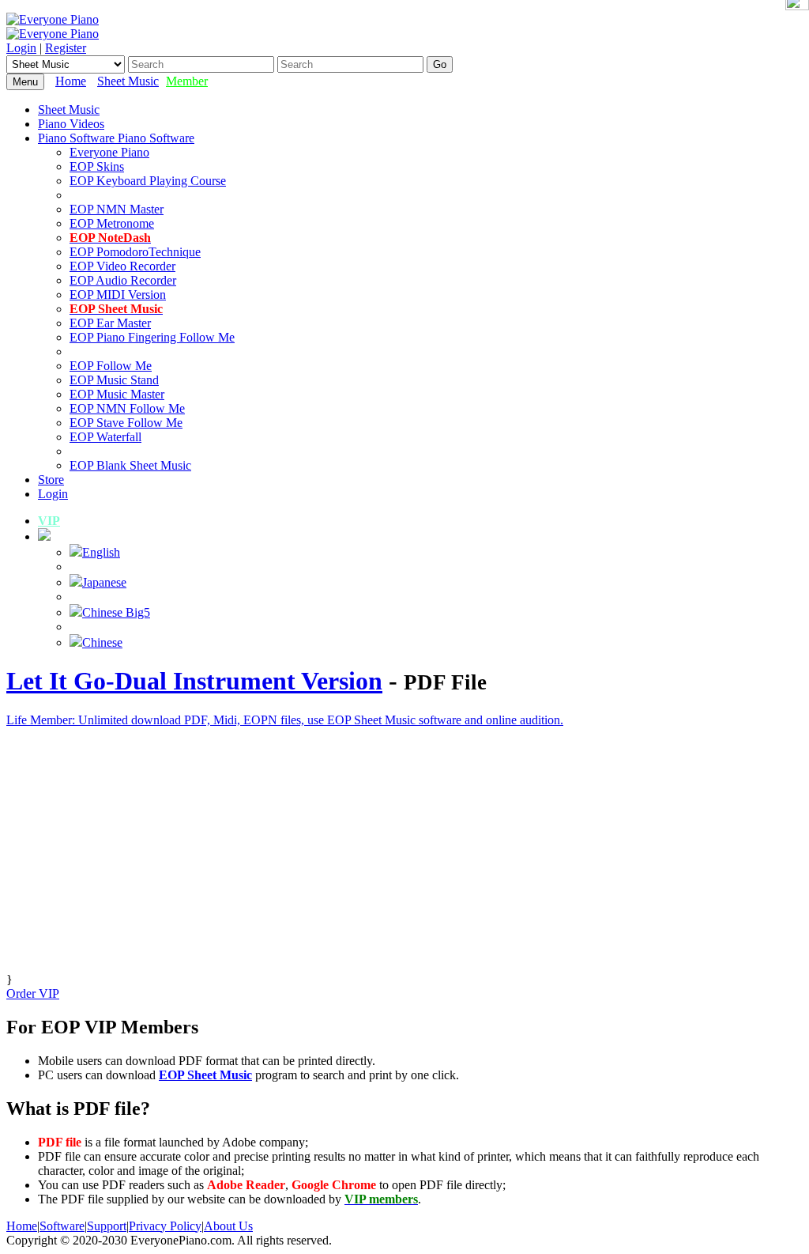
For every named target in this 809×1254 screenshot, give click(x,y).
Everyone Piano (109, 152)
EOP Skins (97, 166)
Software (62, 1226)
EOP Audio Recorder (123, 280)
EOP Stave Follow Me (126, 422)
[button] (44, 536)
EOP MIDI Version (118, 294)
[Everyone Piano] (52, 19)
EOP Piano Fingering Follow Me (152, 337)
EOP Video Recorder (122, 266)
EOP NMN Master (117, 209)
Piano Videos (71, 123)
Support (106, 1226)
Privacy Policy (165, 1226)
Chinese (102, 642)
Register (65, 48)
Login (21, 48)
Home (70, 81)
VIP (49, 520)
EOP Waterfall (105, 437)
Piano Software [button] (78, 138)
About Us (228, 1226)
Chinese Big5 (116, 612)
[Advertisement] (404, 862)
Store (51, 479)
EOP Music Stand (114, 380)
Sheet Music (128, 81)
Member (187, 81)
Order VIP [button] (32, 993)
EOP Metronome (112, 223)
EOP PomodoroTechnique (135, 252)
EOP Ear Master (110, 323)
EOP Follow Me (111, 365)
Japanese (104, 582)
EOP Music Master (117, 394)
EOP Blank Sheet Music (130, 465)
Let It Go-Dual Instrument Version (194, 681)
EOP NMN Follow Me (127, 408)
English (101, 552)
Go (439, 64)
